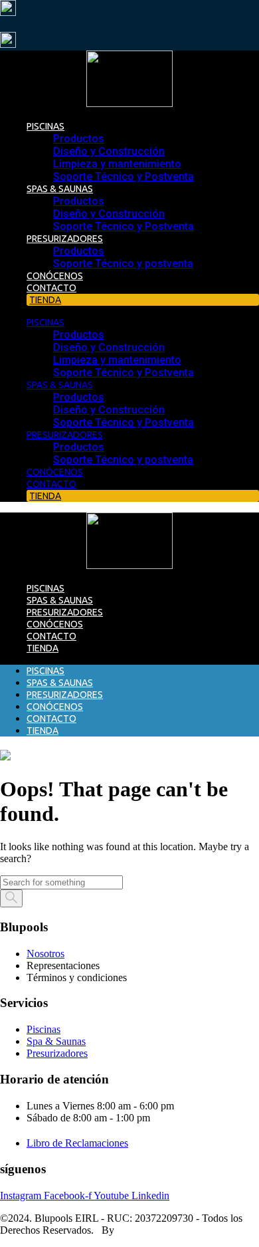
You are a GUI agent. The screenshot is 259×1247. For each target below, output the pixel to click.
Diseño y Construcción (109, 151)
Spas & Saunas (60, 188)
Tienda (42, 648)
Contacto (51, 288)
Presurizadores (65, 238)
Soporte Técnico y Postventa (123, 176)
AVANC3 (137, 1230)
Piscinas (45, 126)
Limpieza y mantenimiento (117, 164)
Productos (78, 138)
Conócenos (55, 276)
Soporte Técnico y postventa (123, 263)
